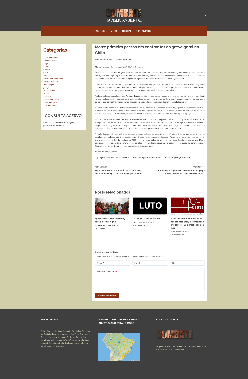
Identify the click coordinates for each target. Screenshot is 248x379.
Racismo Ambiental (123, 59)
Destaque (47, 75)
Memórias (126, 31)
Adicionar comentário (107, 271)
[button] (107, 31)
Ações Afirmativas (51, 57)
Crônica (46, 69)
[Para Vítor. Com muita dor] (150, 206)
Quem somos (99, 31)
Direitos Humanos (51, 81)
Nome (100, 263)
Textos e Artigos (143, 31)
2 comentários (139, 225)
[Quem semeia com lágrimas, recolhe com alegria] (112, 206)
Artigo (45, 63)
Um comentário (101, 228)
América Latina (49, 60)
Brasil (45, 66)
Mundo (46, 93)
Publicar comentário (107, 295)
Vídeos (114, 31)
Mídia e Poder (49, 90)
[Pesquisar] (206, 16)
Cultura (46, 72)
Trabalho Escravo (50, 105)
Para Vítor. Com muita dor (146, 218)
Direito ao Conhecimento (54, 78)
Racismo (47, 96)
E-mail (137, 263)
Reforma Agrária (50, 102)
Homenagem (48, 84)
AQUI (183, 349)
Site (173, 263)
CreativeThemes (86, 374)
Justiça (46, 87)
